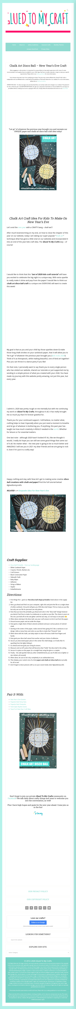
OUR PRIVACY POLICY (38, 891)
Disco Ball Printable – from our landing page (24, 565)
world (56, 429)
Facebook (12, 798)
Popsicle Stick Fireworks (18, 704)
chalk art (59, 236)
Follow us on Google (38, 922)
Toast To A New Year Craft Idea (20, 709)
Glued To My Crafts (38, 18)
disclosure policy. (41, 81)
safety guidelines (41, 74)
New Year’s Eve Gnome (18, 699)
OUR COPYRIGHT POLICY (38, 899)
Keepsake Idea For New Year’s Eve (33, 491)
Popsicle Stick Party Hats (18, 702)
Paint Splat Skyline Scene (18, 707)
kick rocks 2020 (58, 356)
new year (22, 227)
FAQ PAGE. (65, 88)
